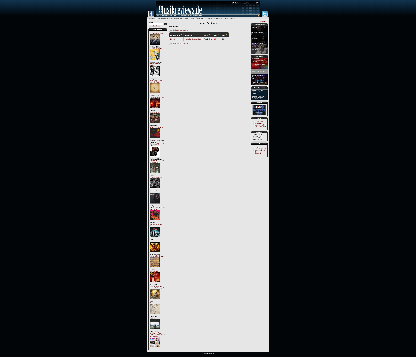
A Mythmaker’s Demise (157, 33)
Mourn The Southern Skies (193, 39)
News (186, 18)
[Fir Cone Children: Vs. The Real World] (155, 61)
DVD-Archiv (229, 18)
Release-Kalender (176, 18)
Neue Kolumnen (259, 88)
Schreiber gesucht (260, 149)
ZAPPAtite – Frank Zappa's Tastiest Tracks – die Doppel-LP (158, 334)
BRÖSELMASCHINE (257, 43)
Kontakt (262, 21)
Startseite (152, 18)
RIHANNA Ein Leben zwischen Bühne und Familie (258, 92)
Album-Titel (189, 35)
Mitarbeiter (257, 152)
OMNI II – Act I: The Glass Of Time (156, 81)
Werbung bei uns (259, 150)
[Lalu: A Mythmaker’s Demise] (155, 46)
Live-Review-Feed (260, 126)
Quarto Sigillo (154, 271)
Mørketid (152, 303)
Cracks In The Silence (157, 256)
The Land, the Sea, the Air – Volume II (157, 161)
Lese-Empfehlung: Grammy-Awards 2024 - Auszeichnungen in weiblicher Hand (179, 15)
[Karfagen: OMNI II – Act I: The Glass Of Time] (155, 94)
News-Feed (258, 123)
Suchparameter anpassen (181, 30)
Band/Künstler (175, 35)
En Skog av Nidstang (156, 177)
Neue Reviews (157, 29)
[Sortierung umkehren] (181, 35)
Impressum (258, 153)
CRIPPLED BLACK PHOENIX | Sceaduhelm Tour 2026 (258, 60)
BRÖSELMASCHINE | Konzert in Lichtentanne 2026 (259, 77)
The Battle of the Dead (157, 97)
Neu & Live (259, 56)
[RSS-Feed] (258, 16)
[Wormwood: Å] (155, 204)
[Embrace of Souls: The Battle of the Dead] (155, 109)
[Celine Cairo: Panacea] (155, 330)
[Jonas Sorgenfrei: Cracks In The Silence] (155, 268)
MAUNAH (254, 27)
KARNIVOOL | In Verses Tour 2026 (258, 65)
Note (216, 35)
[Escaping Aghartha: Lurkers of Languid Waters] (155, 77)
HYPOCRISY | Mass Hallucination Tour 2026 (258, 70)
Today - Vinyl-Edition (156, 127)
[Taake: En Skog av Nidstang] (155, 189)
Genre (206, 35)
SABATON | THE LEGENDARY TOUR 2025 (259, 81)
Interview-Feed (259, 125)
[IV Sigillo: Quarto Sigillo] (155, 283)
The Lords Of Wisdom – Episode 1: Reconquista (157, 287)
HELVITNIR (255, 38)
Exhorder (173, 39)
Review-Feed (258, 122)
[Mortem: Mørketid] (155, 315)
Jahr (224, 35)
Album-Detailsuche (154, 26)
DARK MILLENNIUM (257, 32)
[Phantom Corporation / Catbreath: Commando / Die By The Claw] (155, 158)
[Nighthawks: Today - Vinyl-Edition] (155, 139)
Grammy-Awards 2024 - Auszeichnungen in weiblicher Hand (258, 97)
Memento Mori (154, 112)
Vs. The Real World (156, 48)
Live (192, 18)
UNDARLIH (255, 49)
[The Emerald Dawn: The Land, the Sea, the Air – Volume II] (155, 174)
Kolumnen (209, 18)
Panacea (152, 318)
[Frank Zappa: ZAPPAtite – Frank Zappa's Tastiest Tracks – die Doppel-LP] (155, 348)
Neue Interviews (259, 24)
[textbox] (156, 24)
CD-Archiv (219, 18)
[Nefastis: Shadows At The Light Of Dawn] (155, 238)
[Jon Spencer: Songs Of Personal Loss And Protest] (155, 221)
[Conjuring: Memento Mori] (155, 124)
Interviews (200, 18)
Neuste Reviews (163, 18)
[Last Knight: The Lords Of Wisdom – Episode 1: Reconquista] (155, 300)
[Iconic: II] (155, 253)
